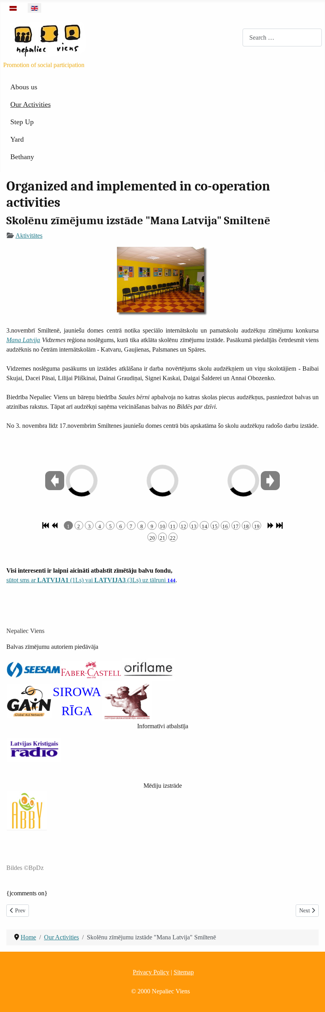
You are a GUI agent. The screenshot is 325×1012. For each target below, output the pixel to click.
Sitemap (184, 972)
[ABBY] (27, 810)
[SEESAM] (33, 669)
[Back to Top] (311, 997)
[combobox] (282, 37)
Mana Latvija (23, 340)
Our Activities (30, 104)
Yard (17, 139)
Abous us (23, 87)
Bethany (22, 157)
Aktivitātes (28, 235)
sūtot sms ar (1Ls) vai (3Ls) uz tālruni (91, 580)
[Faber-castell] (91, 669)
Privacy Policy (151, 972)
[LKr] (34, 749)
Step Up (22, 122)
